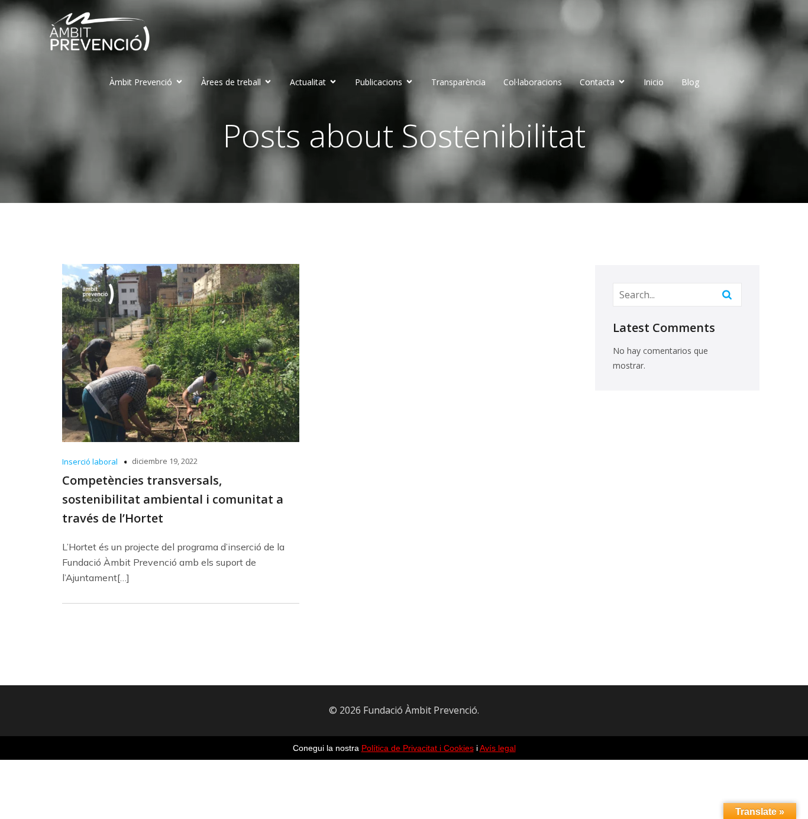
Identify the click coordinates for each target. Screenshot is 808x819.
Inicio (654, 82)
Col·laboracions (532, 82)
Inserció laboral (90, 461)
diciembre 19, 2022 (165, 461)
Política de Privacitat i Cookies (417, 748)
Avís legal (498, 748)
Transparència (458, 82)
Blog (690, 82)
